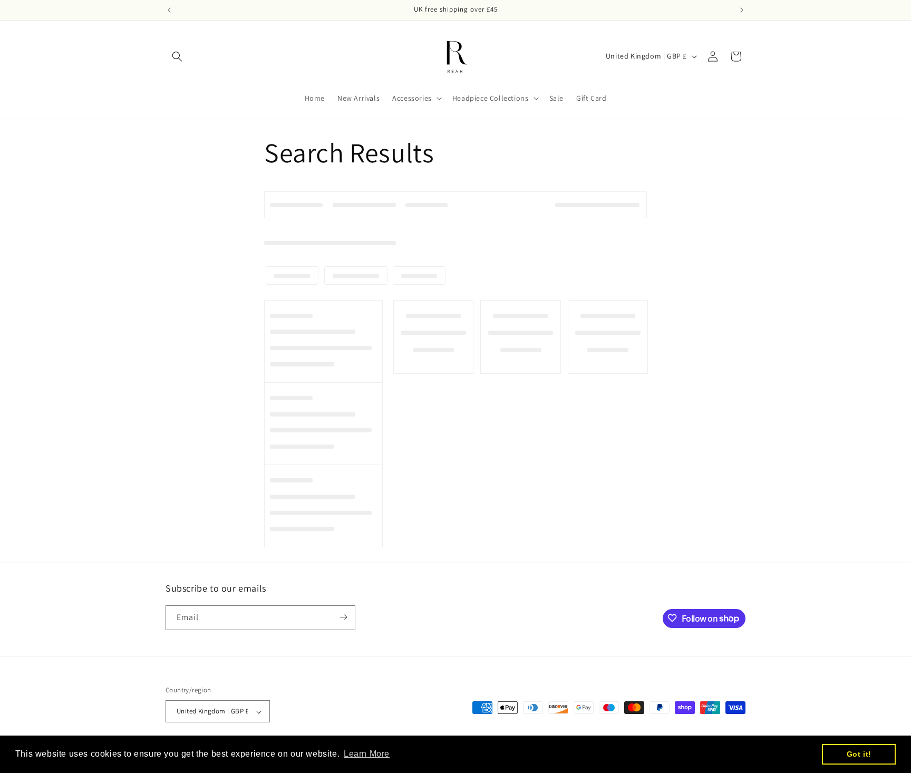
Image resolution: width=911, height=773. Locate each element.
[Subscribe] (343, 617)
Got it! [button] (859, 754)
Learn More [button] (367, 753)
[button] (177, 56)
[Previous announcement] (169, 10)
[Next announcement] (741, 10)
